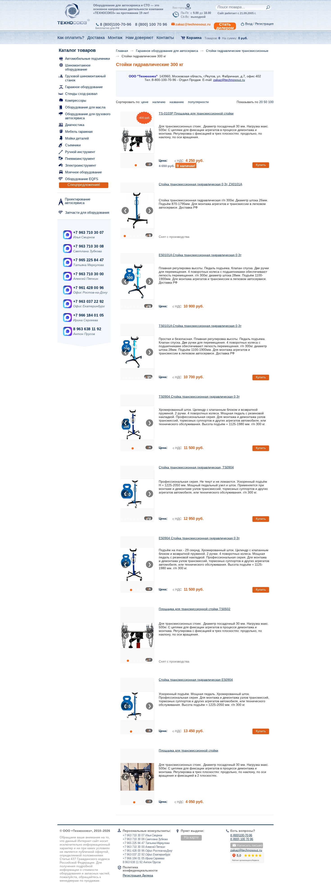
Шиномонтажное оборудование (78, 67)
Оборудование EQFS (81, 179)
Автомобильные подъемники (87, 58)
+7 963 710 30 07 (88, 232)
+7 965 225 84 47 (88, 260)
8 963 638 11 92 (87, 329)
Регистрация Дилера (138, 875)
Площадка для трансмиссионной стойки (188, 750)
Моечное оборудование (83, 172)
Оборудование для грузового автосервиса (87, 116)
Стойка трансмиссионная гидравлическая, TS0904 (196, 467)
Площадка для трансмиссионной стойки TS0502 (194, 609)
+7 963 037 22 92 (88, 301)
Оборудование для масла (85, 107)
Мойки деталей (77, 138)
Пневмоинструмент (80, 159)
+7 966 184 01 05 (88, 315)
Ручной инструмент (80, 152)
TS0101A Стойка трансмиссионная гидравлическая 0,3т (200, 326)
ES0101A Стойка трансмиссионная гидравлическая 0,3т (200, 255)
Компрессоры (75, 100)
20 (261, 102)
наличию (159, 102)
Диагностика (74, 125)
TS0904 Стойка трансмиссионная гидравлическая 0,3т (199, 396)
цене (145, 102)
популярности (199, 102)
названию (177, 102)
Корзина (194, 38)
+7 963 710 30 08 (88, 246)
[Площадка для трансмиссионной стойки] (137, 777)
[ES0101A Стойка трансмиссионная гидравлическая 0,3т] (137, 281)
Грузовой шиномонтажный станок (85, 78)
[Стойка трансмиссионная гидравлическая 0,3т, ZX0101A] (137, 210)
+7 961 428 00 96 (88, 288)
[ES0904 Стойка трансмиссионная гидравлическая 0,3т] (137, 564)
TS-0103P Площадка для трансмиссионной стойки (196, 113)
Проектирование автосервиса (77, 201)
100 (271, 102)
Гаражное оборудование (84, 87)
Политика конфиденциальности (140, 868)
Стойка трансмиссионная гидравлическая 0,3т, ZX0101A (200, 184)
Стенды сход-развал (81, 94)
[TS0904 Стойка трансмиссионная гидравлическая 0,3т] (137, 423)
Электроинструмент (80, 165)
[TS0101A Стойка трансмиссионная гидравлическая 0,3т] (137, 352)
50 (265, 102)
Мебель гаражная (79, 131)
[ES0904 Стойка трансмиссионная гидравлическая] (137, 706)
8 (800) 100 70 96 (151, 24)
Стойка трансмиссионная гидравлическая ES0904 (196, 679)
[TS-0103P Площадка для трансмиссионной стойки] (137, 140)
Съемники (73, 145)
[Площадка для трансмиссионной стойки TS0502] (137, 635)
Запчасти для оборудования (87, 212)
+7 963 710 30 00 (88, 274)
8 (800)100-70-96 (115, 24)
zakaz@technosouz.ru (246, 850)
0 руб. (243, 38)
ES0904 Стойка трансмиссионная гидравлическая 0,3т (199, 538)
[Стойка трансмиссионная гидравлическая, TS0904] (137, 494)
